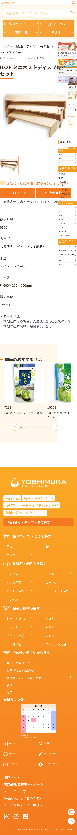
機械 (60, 261)
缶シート (62, 215)
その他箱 (62, 198)
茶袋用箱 (62, 174)
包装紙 (61, 219)
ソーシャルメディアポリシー (24, 805)
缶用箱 (61, 178)
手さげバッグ (63, 223)
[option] (24, 388)
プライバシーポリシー (19, 791)
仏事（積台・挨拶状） (66, 251)
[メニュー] (73, 2)
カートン (62, 186)
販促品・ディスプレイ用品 (32, 46)
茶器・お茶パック (64, 247)
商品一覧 (12, 498)
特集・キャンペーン (38, 498)
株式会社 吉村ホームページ (23, 784)
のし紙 (61, 227)
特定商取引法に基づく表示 (23, 798)
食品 (60, 265)
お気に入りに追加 (38, 183)
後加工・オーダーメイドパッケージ (32, 505)
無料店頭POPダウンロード (25, 512)
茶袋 (60, 154)
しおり (61, 211)
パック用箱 (62, 182)
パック (61, 162)
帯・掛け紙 (62, 231)
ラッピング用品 (64, 235)
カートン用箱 (63, 190)
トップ (4, 46)
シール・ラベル (64, 207)
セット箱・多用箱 (64, 194)
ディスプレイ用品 (11, 52)
